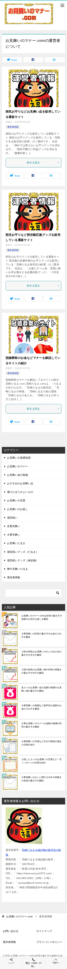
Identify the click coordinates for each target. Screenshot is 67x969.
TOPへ (55, 963)
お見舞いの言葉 (16, 500)
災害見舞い (13, 526)
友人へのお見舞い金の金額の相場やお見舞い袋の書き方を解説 (41, 689)
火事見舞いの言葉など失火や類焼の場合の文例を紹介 (41, 743)
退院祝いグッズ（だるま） (22, 551)
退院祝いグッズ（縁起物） (22, 560)
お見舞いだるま (16, 543)
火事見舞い (13, 534)
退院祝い (12, 517)
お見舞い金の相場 (17, 474)
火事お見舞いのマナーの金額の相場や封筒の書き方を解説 (41, 725)
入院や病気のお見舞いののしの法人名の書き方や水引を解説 (41, 653)
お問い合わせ (10, 931)
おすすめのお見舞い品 (20, 483)
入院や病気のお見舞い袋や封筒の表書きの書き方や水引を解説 (41, 671)
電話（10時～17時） (33, 965)
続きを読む (33, 162)
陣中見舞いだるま (17, 568)
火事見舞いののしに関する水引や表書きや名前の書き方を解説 (41, 779)
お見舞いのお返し (17, 509)
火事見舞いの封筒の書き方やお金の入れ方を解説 (41, 635)
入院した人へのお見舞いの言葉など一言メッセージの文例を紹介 (41, 761)
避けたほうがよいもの (20, 491)
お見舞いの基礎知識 (19, 457)
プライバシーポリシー (49, 941)
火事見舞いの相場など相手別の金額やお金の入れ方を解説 (41, 707)
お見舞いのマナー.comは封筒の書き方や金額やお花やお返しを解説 (41, 617)
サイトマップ (44, 931)
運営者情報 (12, 127)
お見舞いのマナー (17, 466)
